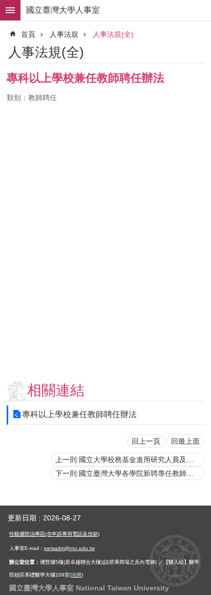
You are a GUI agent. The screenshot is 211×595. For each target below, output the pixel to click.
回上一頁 (146, 441)
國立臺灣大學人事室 (63, 10)
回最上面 (185, 441)
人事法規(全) (113, 34)
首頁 (28, 34)
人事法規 (64, 34)
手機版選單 (10, 10)
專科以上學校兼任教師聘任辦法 (79, 414)
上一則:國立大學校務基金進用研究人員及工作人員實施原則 (129, 459)
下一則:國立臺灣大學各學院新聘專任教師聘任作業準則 (129, 473)
